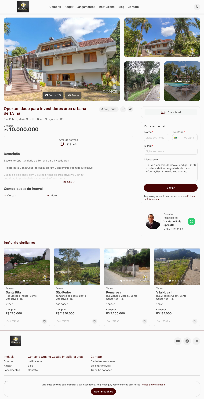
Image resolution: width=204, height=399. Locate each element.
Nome (148, 132)
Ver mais (67, 181)
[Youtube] (178, 341)
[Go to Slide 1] (24, 281)
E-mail (148, 145)
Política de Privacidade (153, 384)
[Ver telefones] (197, 7)
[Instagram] (196, 341)
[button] (27, 267)
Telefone (179, 132)
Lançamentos (86, 6)
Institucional (106, 6)
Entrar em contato (155, 126)
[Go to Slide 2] (27, 281)
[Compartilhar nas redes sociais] (130, 109)
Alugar (69, 6)
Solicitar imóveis (101, 365)
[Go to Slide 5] (81, 281)
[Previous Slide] (7, 267)
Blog (121, 6)
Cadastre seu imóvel (103, 361)
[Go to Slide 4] (78, 281)
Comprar (55, 6)
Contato (133, 6)
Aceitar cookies (103, 391)
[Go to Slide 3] (30, 281)
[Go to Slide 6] (84, 281)
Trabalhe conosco (101, 370)
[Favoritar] (123, 109)
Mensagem (151, 159)
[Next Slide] (46, 267)
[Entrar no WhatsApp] (191, 221)
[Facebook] (187, 341)
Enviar (171, 187)
